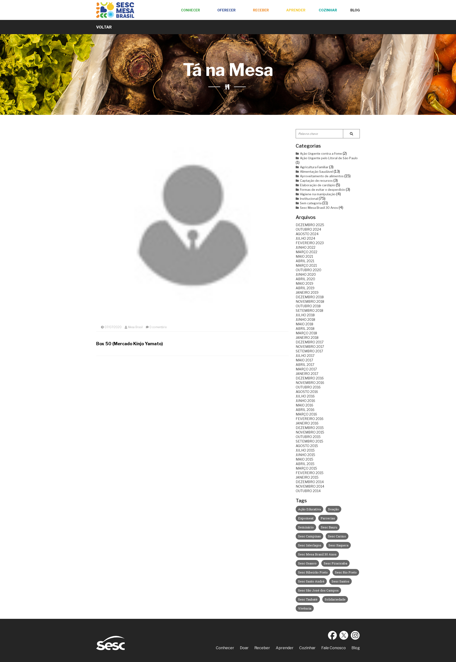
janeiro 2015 (307, 477)
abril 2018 (305, 328)
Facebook (332, 635)
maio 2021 (304, 256)
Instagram (355, 635)
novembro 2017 (310, 347)
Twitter (343, 635)
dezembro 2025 (310, 225)
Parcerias (328, 518)
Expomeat (306, 518)
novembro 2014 (310, 486)
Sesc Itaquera (338, 545)
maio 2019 (304, 283)
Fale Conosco (333, 648)
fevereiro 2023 (310, 243)
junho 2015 (305, 455)
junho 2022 (305, 247)
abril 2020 (305, 279)
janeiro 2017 (307, 374)
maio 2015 (304, 459)
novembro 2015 (310, 432)
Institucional (309, 198)
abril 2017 (305, 365)
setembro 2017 (309, 351)
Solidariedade (335, 599)
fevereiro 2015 (309, 473)
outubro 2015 (308, 437)
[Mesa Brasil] (115, 10)
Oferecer (226, 10)
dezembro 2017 (309, 342)
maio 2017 (304, 360)
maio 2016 (304, 405)
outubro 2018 (308, 306)
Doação (333, 509)
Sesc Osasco (307, 563)
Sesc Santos (340, 581)
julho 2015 (305, 450)
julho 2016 (305, 396)
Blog (355, 10)
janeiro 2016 (307, 423)
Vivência (304, 608)
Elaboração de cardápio (317, 185)
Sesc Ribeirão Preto (313, 572)
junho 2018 (305, 319)
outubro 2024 (308, 229)
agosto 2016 (307, 392)
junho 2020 (306, 274)
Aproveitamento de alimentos (322, 176)
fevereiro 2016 (309, 419)
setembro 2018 (309, 310)
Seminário (306, 527)
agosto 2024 (307, 234)
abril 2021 (305, 261)
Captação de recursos (316, 180)
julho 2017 (305, 356)
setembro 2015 (309, 441)
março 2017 (306, 369)
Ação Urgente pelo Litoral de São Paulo (329, 158)
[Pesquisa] (351, 133)
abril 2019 (305, 288)
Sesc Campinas (309, 536)
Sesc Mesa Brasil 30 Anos (319, 208)
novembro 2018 (310, 301)
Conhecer (190, 10)
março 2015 (306, 468)
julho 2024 (305, 238)
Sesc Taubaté (308, 599)
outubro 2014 (308, 491)
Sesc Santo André (311, 581)
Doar (244, 648)
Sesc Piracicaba (335, 563)
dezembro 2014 (310, 482)
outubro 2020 (308, 270)
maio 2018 (304, 324)
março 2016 (306, 414)
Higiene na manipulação (318, 194)
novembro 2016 (310, 383)
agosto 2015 (307, 446)
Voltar (104, 27)
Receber (261, 10)
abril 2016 (305, 410)
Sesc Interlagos (309, 545)
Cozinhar (328, 10)
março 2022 (306, 252)
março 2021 (306, 265)
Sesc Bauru (329, 527)
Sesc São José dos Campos (318, 590)
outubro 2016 (308, 387)
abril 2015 (305, 464)
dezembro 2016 (310, 378)
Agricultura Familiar (314, 167)
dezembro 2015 (310, 428)
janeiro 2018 (307, 338)
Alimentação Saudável (316, 171)
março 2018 (306, 333)
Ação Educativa (309, 509)
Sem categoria (311, 203)
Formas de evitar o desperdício (322, 189)
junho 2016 (305, 401)
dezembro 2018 (310, 297)
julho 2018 (305, 315)
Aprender (295, 10)
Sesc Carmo (337, 536)
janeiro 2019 (307, 292)
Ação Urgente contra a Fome (321, 153)
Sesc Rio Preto (346, 572)
